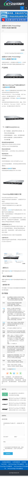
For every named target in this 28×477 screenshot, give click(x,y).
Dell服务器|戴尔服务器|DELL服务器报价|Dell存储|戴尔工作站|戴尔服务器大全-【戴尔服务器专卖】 (14, 3)
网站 (4, 441)
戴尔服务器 (18, 380)
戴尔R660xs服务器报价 (8, 380)
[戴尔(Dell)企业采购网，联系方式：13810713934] (14, 21)
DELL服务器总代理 (17, 376)
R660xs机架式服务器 (7, 378)
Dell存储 (24, 462)
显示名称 (5, 436)
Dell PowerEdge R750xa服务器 (16, 464)
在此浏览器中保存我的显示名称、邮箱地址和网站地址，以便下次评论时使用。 (13, 449)
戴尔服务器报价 (13, 381)
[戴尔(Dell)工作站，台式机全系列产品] (14, 17)
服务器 (21, 53)
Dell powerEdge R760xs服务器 (15, 468)
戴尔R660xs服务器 (19, 378)
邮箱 (15, 436)
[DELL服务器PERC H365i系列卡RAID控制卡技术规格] (5, 394)
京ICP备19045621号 (14, 472)
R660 (3, 59)
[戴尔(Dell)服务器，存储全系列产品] (14, 14)
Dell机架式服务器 (6, 462)
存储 (10, 271)
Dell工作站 (3, 464)
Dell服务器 (8, 376)
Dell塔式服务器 (16, 462)
